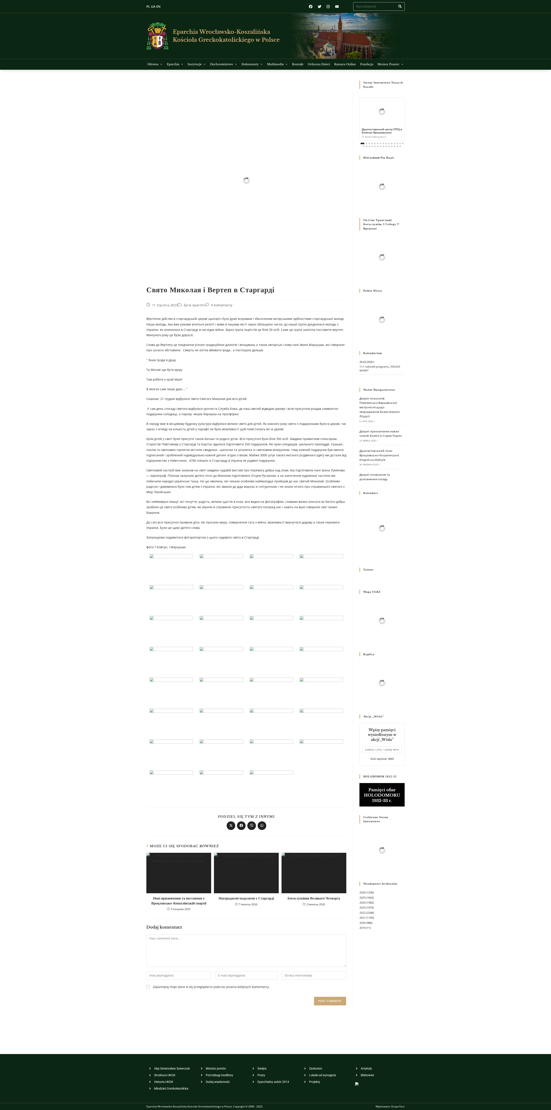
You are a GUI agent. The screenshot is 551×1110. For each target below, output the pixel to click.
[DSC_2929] (171, 660)
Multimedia (275, 64)
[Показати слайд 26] (392, 146)
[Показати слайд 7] (380, 143)
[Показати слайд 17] (366, 146)
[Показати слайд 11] (391, 143)
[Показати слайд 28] (397, 146)
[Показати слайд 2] (366, 143)
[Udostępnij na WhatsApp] (262, 825)
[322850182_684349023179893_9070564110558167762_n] (321, 567)
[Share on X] (231, 825)
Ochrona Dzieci (319, 64)
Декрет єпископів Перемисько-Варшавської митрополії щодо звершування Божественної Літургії (379, 407)
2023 (362, 907)
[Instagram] (328, 6)
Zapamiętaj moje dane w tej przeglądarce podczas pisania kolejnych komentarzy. (211, 987)
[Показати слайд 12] (394, 143)
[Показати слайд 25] (389, 146)
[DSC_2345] (171, 629)
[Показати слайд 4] (372, 143)
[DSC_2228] (221, 598)
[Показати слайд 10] (389, 143)
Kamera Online (345, 64)
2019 (362, 928)
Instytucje (195, 64)
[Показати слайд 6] (377, 143)
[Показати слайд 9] (386, 143)
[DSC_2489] (271, 629)
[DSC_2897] (221, 752)
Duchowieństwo (221, 64)
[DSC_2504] (271, 721)
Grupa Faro (398, 1106)
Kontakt (297, 64)
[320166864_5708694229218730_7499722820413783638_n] (221, 783)
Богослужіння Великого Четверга (314, 898)
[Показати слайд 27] (394, 146)
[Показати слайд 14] (400, 143)
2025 (362, 897)
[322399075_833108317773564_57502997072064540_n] (271, 567)
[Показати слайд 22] (380, 146)
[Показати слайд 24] (386, 146)
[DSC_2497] (271, 660)
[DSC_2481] (221, 721)
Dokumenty (250, 64)
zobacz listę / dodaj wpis (382, 749)
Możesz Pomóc (388, 64)
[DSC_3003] (321, 752)
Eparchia (173, 64)
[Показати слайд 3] (369, 143)
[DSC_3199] (221, 660)
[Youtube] (337, 6)
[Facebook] (310, 6)
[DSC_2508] (321, 721)
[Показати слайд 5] (375, 143)
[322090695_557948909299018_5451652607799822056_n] (221, 567)
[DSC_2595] (321, 660)
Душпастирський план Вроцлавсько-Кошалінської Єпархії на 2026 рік (379, 455)
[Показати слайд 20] (375, 146)
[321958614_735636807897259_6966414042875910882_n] (171, 567)
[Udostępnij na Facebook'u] (241, 825)
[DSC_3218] (221, 691)
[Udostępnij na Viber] (251, 825)
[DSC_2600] (171, 752)
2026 (362, 892)
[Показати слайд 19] (372, 146)
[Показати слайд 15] (403, 143)
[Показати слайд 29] (400, 146)
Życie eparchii (194, 305)
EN (158, 6)
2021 (362, 918)
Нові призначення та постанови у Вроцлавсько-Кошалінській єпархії (178, 900)
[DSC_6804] (171, 783)
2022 (362, 913)
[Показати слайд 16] (364, 146)
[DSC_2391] (321, 691)
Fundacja (366, 64)
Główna (152, 64)
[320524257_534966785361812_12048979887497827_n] (271, 783)
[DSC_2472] (171, 721)
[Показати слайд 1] (362, 143)
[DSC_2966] (171, 691)
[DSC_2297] (271, 598)
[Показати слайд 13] (397, 143)
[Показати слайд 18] (369, 146)
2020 (362, 923)
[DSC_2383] (271, 691)
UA (153, 6)
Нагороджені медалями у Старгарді (246, 898)
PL (148, 6)
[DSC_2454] (221, 629)
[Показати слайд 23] (383, 146)
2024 (362, 902)
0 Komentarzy (221, 305)
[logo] (157, 36)
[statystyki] (357, 1084)
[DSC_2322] (321, 598)
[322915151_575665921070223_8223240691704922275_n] (171, 598)
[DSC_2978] (271, 752)
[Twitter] (319, 6)
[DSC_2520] (321, 629)
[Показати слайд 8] (383, 143)
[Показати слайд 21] (378, 146)
